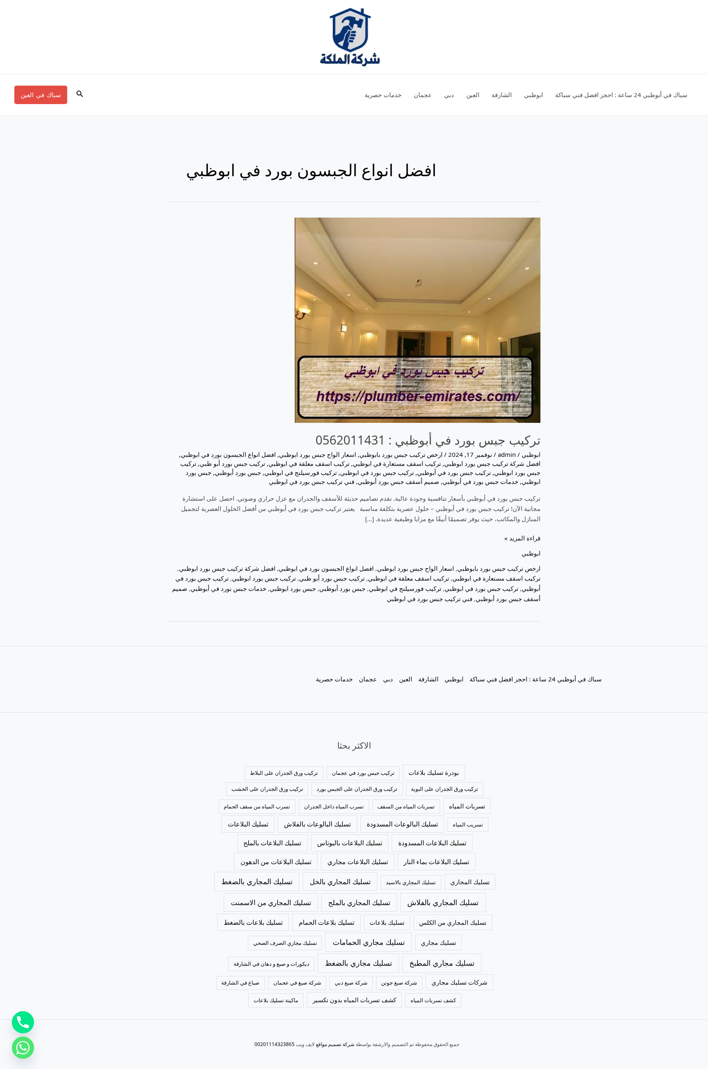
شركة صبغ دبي (351, 982)
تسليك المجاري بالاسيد (411, 882)
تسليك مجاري (438, 942)
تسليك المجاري (470, 882)
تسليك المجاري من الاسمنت (271, 902)
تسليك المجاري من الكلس (452, 922)
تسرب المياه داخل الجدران (334, 806)
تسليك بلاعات (387, 922)
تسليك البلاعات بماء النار (436, 861)
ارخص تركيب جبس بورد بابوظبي (400, 454)
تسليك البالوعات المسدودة (402, 823)
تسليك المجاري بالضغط (257, 881)
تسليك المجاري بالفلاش (443, 902)
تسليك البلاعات (248, 823)
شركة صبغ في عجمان (297, 982)
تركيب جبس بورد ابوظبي (264, 578)
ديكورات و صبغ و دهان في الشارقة (271, 963)
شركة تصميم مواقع (335, 1044)
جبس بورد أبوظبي (238, 472)
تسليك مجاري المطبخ (441, 963)
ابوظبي (533, 95)
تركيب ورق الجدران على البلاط (284, 772)
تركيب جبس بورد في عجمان (363, 772)
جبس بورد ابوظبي (293, 588)
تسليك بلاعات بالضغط (253, 922)
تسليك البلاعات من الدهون (276, 861)
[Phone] (23, 1022)
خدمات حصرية (383, 95)
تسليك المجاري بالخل (340, 881)
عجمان (423, 95)
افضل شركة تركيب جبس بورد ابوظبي (492, 463)
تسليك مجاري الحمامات (369, 942)
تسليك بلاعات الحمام (326, 922)
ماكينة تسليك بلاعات (276, 1000)
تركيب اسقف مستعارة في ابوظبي (397, 463)
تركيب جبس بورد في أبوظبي (454, 472)
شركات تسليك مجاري (459, 982)
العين (472, 95)
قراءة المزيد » (522, 537)
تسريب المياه (468, 824)
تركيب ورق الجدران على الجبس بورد (357, 788)
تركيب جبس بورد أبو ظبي (232, 463)
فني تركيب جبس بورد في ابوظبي (311, 481)
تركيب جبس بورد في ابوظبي (377, 472)
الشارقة (502, 95)
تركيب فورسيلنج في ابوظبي (300, 472)
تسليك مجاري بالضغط (358, 963)
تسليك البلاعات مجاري (357, 861)
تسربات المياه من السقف (406, 806)
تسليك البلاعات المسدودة (432, 842)
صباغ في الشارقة (240, 982)
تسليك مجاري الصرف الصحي (285, 942)
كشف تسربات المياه (433, 1000)
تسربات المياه (467, 806)
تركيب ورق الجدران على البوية (444, 788)
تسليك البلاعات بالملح (272, 842)
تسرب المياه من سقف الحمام (257, 806)
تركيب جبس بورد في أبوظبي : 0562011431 (427, 439)
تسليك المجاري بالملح (359, 902)
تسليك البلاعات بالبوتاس (349, 842)
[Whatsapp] (23, 1048)
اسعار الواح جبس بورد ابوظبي (317, 454)
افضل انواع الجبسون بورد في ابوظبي (228, 454)
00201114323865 (274, 1044)
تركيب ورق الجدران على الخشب (267, 788)
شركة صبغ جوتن (399, 982)
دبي (449, 95)
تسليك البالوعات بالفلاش (317, 823)
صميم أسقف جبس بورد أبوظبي (398, 481)
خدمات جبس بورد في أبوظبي (480, 481)
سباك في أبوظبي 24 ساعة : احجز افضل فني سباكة (621, 95)
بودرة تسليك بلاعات (433, 772)
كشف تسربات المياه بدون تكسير (354, 1000)
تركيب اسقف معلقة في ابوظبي (308, 463)
